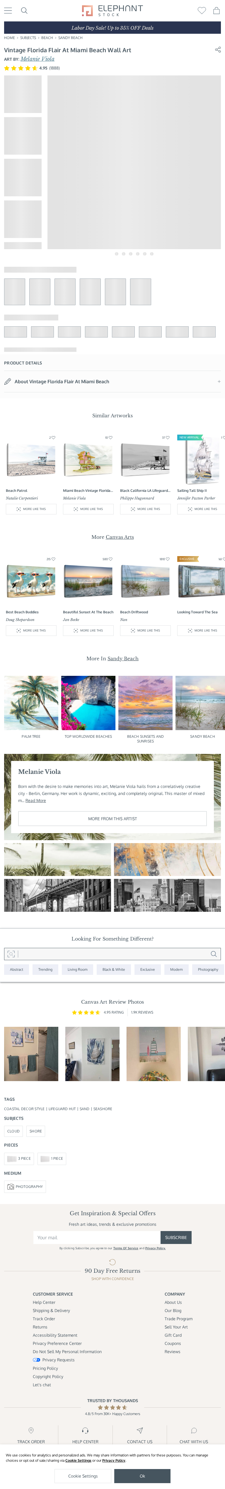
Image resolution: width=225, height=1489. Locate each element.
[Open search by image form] (11, 954)
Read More (35, 800)
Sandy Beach (70, 38)
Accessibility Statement (55, 1335)
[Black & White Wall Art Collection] (114, 969)
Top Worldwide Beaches (88, 736)
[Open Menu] (8, 10)
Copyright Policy (48, 1376)
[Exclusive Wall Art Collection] (147, 969)
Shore (36, 1131)
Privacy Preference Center (57, 1343)
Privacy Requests (58, 1359)
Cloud (13, 1131)
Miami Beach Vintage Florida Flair (86, 490)
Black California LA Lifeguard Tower (144, 490)
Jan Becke (71, 619)
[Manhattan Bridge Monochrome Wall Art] (57, 895)
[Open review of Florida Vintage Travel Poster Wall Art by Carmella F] (154, 1054)
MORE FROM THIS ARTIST (112, 818)
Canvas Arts (120, 537)
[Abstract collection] (16, 969)
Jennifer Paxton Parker (196, 498)
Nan (123, 619)
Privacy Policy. (155, 1248)
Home (9, 38)
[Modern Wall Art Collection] (176, 969)
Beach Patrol (16, 490)
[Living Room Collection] (77, 969)
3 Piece (24, 1158)
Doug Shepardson (20, 619)
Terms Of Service (126, 1248)
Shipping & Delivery (51, 1310)
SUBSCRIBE (176, 1237)
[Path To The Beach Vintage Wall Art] (57, 859)
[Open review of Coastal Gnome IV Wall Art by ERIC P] (31, 1054)
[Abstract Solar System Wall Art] (167, 859)
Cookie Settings (78, 1460)
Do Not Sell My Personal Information (67, 1351)
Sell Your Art (176, 1326)
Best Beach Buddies (22, 612)
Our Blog (173, 1310)
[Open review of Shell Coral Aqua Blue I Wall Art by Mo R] (92, 1054)
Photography (29, 1186)
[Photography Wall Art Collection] (208, 969)
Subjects (28, 38)
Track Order (44, 1318)
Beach (47, 38)
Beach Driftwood (134, 612)
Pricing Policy (45, 1368)
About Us (173, 1302)
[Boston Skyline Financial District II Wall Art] (167, 895)
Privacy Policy (113, 1460)
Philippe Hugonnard (137, 498)
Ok (142, 1475)
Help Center (44, 1302)
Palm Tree (31, 736)
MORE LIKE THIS (34, 509)
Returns (40, 1326)
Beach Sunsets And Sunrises (145, 739)
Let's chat (42, 1384)
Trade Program (178, 1318)
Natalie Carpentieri (22, 498)
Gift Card (173, 1335)
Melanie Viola (37, 59)
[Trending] (45, 969)
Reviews (172, 1351)
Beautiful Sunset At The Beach (88, 612)
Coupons (173, 1343)
